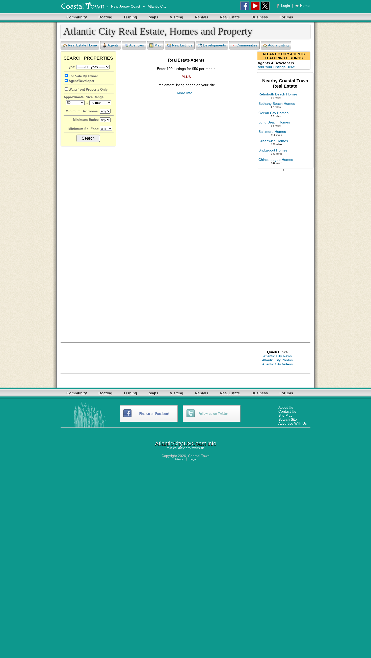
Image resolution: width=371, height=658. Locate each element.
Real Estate (230, 17)
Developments (214, 45)
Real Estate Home (82, 45)
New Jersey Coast (125, 6)
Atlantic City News (277, 356)
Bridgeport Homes (272, 150)
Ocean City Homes (273, 113)
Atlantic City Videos (277, 364)
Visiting (176, 17)
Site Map (285, 415)
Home (305, 6)
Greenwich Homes (273, 141)
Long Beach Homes (274, 122)
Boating (105, 17)
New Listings (182, 45)
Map (158, 45)
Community (76, 17)
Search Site (287, 419)
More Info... (186, 93)
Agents (113, 45)
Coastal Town (198, 456)
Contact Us (287, 411)
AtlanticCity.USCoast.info (185, 443)
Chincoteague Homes (275, 160)
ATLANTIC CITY (182, 448)
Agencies (136, 45)
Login (285, 6)
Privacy (179, 459)
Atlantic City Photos (277, 360)
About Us (285, 407)
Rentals (201, 17)
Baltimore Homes (272, 132)
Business (259, 17)
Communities (246, 45)
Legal (193, 459)
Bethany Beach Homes (276, 104)
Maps (153, 17)
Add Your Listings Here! (276, 67)
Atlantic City (157, 6)
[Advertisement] (283, 252)
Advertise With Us (292, 423)
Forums (286, 17)
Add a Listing (278, 45)
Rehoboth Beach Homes (278, 94)
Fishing (130, 17)
